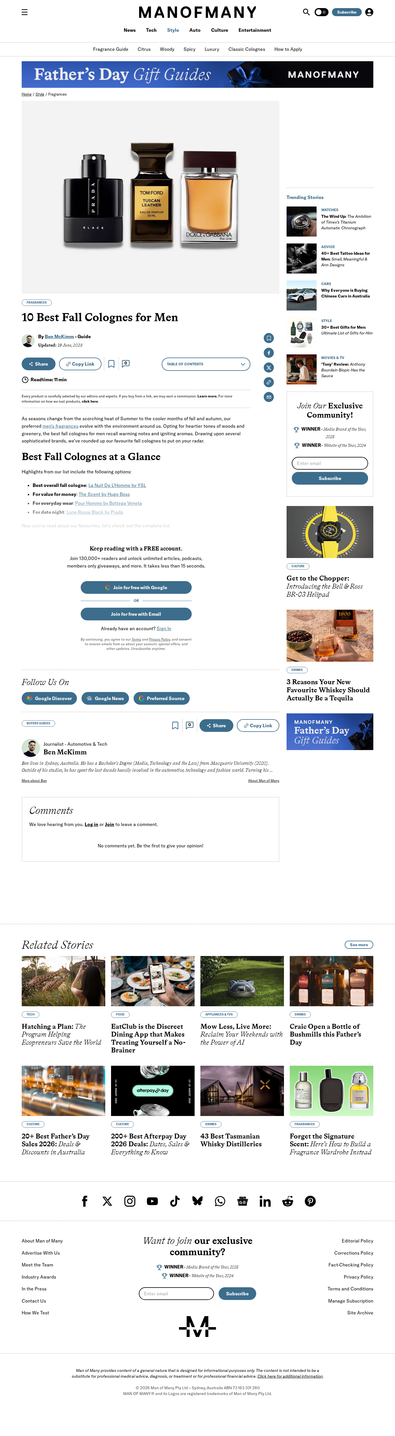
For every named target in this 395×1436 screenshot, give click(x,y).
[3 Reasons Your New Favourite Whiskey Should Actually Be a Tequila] (330, 636)
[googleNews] (242, 1201)
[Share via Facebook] (272, 249)
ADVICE (328, 247)
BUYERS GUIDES (38, 723)
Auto (195, 30)
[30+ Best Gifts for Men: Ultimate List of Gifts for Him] (302, 332)
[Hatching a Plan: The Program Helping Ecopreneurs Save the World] (63, 981)
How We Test (35, 1313)
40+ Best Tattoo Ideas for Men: (345, 259)
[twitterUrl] (107, 1201)
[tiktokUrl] (174, 1201)
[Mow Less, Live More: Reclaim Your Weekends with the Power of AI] (242, 981)
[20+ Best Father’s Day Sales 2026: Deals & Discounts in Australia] (63, 1091)
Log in (91, 824)
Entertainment (255, 30)
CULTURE (297, 566)
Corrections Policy (353, 1253)
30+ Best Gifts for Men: (347, 330)
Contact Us (34, 1301)
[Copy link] (272, 286)
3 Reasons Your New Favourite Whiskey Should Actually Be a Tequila (328, 690)
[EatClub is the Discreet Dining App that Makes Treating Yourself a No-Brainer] (153, 981)
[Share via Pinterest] (272, 274)
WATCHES (329, 210)
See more (359, 944)
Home (27, 94)
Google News (109, 698)
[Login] (369, 12)
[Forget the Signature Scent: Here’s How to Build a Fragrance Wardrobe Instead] (331, 1091)
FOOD (120, 1014)
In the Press (34, 1289)
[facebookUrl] (84, 1201)
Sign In (164, 628)
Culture (219, 30)
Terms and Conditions (350, 1289)
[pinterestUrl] (310, 1201)
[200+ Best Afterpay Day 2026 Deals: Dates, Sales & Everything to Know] (153, 1091)
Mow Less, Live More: (241, 1034)
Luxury (212, 49)
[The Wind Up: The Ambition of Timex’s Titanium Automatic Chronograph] (302, 222)
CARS (326, 284)
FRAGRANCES (37, 302)
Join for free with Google (140, 587)
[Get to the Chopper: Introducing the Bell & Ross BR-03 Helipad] (330, 532)
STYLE (326, 321)
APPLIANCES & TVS (219, 1014)
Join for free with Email (136, 614)
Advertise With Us (41, 1253)
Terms (136, 639)
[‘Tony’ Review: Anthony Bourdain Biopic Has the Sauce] (302, 369)
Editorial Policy (357, 1241)
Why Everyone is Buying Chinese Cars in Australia (345, 293)
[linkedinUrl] (265, 1201)
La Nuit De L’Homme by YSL (117, 485)
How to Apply (288, 49)
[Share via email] (269, 397)
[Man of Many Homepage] (197, 12)
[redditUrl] (287, 1201)
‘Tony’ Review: (343, 370)
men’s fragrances (60, 426)
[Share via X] (272, 261)
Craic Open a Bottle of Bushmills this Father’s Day (325, 1034)
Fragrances (57, 94)
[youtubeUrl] (152, 1201)
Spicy (189, 49)
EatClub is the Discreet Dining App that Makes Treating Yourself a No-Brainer (148, 1038)
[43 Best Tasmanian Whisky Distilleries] (242, 1091)
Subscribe (347, 12)
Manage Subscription (350, 1301)
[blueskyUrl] (197, 1201)
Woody (167, 49)
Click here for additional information (290, 1376)
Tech (151, 30)
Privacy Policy (159, 639)
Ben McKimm (59, 336)
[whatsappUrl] (220, 1201)
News (130, 30)
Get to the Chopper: (325, 586)
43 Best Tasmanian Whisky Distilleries (231, 1140)
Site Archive (360, 1313)
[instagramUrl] (129, 1201)
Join (109, 824)
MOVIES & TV (332, 358)
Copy (83, 364)
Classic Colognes (246, 49)
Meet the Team (37, 1265)
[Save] (111, 364)
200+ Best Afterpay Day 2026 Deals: (150, 1144)
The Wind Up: (346, 222)
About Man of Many (263, 780)
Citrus (144, 49)
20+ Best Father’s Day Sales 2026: (56, 1144)
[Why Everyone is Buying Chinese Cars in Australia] (302, 295)
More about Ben (34, 780)
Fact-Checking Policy (350, 1265)
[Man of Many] (197, 1326)
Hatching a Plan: (61, 1034)
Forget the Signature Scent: (331, 1144)
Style (173, 30)
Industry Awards (39, 1277)
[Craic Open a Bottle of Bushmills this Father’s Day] (331, 981)
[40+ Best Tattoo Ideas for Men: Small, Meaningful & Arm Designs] (302, 258)
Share (41, 364)
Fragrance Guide (110, 49)
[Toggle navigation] (27, 12)
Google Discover (53, 698)
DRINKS (297, 670)
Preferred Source (165, 698)
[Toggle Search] (307, 12)
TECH (30, 1014)
